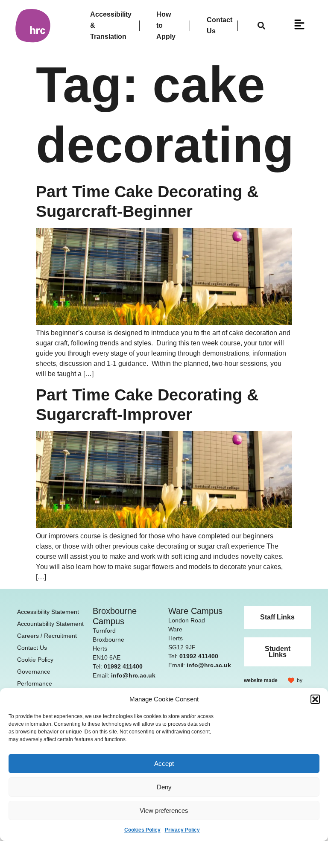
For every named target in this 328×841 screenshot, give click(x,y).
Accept (164, 763)
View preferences (164, 810)
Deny (164, 787)
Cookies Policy (142, 830)
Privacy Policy (182, 830)
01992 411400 (123, 666)
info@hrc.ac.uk (133, 675)
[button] (315, 699)
